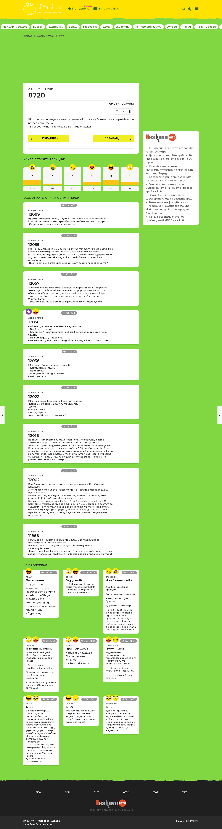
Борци (73, 26)
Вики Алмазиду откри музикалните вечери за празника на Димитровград (169, 170)
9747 (155, 792)
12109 (69, 707)
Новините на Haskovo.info (161, 136)
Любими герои (206, 26)
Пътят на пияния (40, 648)
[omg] (69, 571)
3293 (96, 792)
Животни (123, 26)
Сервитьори (112, 645)
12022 (33, 396)
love (92, 188)
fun (72, 188)
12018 (33, 435)
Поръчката (115, 648)
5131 (67, 792)
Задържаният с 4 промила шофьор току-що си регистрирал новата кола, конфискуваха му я (169, 199)
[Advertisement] (111, 60)
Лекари (172, 26)
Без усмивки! (75, 580)
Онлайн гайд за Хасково (38, 824)
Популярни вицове (15, 26)
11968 (33, 535)
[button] (183, 9)
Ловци (187, 26)
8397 (184, 792)
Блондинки (55, 26)
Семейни (70, 577)
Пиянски (30, 645)
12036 (33, 360)
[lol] (36, 311)
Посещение (35, 580)
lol (111, 188)
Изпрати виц (108, 8)
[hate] (116, 571)
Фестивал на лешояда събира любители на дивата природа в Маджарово (167, 209)
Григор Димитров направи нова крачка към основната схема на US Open (169, 159)
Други (107, 26)
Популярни (81, 8)
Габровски (90, 26)
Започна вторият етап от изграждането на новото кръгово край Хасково (169, 188)
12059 (33, 244)
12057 (33, 283)
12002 (34, 479)
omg (130, 188)
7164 (38, 792)
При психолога (77, 648)
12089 (34, 214)
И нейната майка (119, 580)
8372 (126, 792)
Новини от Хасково (48, 821)
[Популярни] (29, 311)
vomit (53, 188)
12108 (29, 707)
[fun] (109, 571)
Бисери (38, 26)
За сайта (28, 821)
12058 (34, 322)
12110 (109, 707)
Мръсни (70, 704)
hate (32, 188)
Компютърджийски (148, 26)
